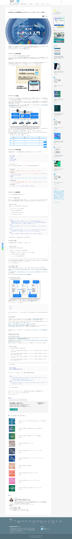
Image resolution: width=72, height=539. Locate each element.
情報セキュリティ (56, 194)
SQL (61, 198)
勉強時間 (56, 197)
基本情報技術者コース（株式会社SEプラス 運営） (46, 529)
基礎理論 (55, 198)
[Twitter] (3, 245)
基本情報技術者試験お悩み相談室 (18, 522)
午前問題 (22, 399)
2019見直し (59, 197)
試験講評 (57, 192)
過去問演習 (55, 190)
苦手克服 (43, 4)
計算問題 (63, 193)
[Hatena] (3, 247)
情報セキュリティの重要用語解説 (41, 522)
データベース (11, 399)
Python (58, 195)
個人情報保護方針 (12, 532)
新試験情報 (60, 193)
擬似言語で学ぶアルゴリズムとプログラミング (34, 522)
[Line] (3, 249)
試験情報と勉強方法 (24, 4)
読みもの (49, 4)
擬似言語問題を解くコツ (37, 522)
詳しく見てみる (13, 409)
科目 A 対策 (31, 4)
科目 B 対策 (37, 4)
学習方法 (60, 195)
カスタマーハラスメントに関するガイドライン (20, 532)
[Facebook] (3, 244)
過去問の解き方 (58, 198)
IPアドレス (60, 199)
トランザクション (17, 399)
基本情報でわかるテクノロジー (60, 522)
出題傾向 (55, 196)
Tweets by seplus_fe (56, 202)
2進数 (59, 194)
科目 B (58, 191)
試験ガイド (62, 197)
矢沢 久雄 (45, 15)
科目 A (26, 399)
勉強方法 (56, 191)
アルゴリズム (59, 190)
